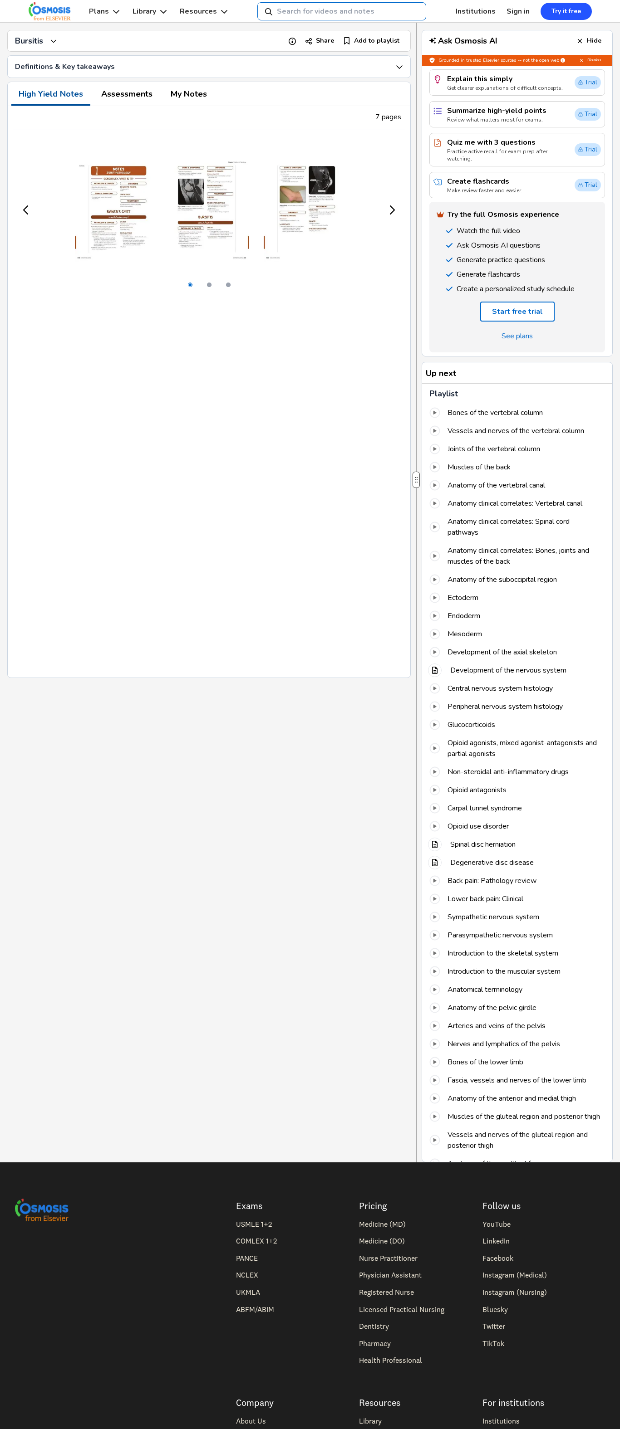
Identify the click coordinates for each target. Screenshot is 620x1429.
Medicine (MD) (382, 1224)
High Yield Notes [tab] (51, 93)
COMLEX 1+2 (256, 1240)
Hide (594, 40)
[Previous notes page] (26, 209)
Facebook (497, 1258)
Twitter (493, 1326)
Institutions (476, 11)
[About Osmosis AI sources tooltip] (562, 60)
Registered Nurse (386, 1292)
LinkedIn (496, 1240)
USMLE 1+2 (254, 1224)
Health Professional (390, 1360)
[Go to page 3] (228, 285)
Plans (99, 11)
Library (144, 11)
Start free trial (517, 312)
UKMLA (248, 1292)
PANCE (247, 1258)
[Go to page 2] (209, 285)
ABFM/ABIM (255, 1309)
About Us (251, 1420)
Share (325, 40)
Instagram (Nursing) (514, 1292)
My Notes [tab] (189, 93)
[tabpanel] (209, 392)
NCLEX (247, 1274)
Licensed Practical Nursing (401, 1309)
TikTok (493, 1343)
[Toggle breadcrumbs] (53, 40)
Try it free (566, 11)
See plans (517, 336)
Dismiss (594, 60)
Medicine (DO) (382, 1240)
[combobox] (342, 11)
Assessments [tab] (127, 93)
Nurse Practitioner (388, 1258)
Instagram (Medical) (514, 1274)
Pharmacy (375, 1343)
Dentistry (374, 1326)
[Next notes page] (391, 209)
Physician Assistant (390, 1274)
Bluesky (495, 1309)
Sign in (518, 11)
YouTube (496, 1224)
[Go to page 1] (190, 285)
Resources (198, 11)
